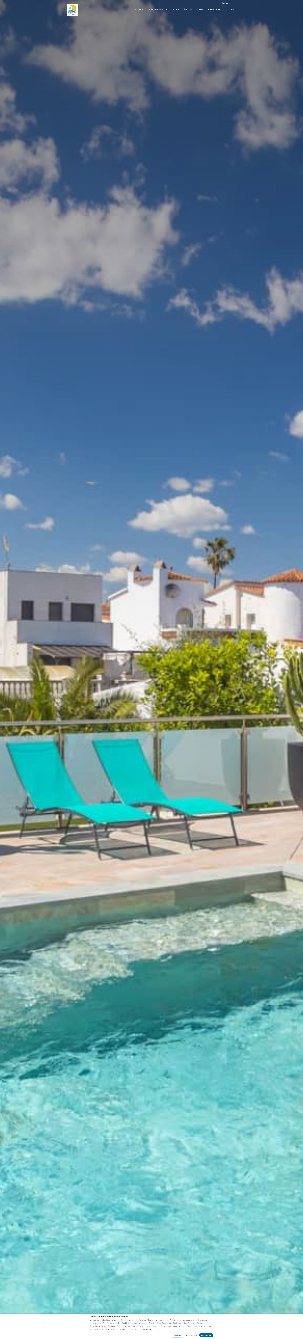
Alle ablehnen (191, 1335)
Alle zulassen (206, 1335)
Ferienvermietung (157, 9)
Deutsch (225, 3)
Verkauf (175, 9)
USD (233, 9)
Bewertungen (214, 9)
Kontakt (199, 9)
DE (226, 9)
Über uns (187, 9)
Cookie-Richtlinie (147, 1329)
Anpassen (177, 1335)
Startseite (139, 9)
